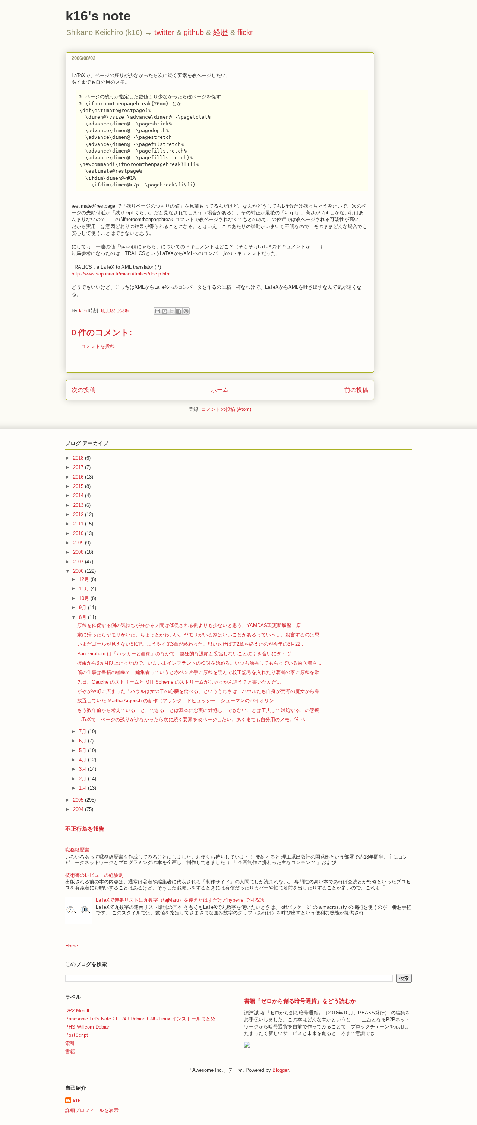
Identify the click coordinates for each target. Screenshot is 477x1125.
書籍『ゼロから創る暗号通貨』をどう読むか (300, 1001)
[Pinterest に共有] (186, 311)
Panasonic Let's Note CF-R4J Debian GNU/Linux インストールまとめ (140, 1019)
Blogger (280, 1070)
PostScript (76, 1035)
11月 (85, 588)
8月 (83, 617)
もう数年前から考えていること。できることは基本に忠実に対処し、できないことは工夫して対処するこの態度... (200, 710)
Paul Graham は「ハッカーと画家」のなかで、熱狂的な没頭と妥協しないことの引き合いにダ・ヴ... (186, 653)
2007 (79, 562)
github (194, 32)
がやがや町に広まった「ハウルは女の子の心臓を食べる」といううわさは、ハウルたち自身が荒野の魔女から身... (200, 691)
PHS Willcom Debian (87, 1027)
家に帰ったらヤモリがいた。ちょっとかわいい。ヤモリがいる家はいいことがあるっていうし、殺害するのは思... (200, 634)
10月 (85, 598)
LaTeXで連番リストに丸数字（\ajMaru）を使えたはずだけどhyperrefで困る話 (180, 900)
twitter (164, 32)
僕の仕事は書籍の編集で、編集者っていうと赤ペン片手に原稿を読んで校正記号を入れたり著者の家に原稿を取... (200, 672)
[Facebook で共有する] (179, 311)
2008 (79, 552)
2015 (79, 486)
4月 (83, 760)
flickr (245, 32)
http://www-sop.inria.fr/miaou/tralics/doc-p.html (122, 274)
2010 (79, 533)
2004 (79, 809)
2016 (79, 477)
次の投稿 (83, 390)
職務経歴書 (77, 850)
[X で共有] (172, 311)
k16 (76, 1100)
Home (71, 946)
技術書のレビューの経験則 (94, 875)
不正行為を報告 (84, 828)
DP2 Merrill (77, 1010)
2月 (83, 779)
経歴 (220, 32)
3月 (83, 769)
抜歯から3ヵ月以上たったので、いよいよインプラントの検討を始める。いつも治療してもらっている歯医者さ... (199, 663)
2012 (79, 514)
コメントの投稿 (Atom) (226, 409)
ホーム (220, 390)
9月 (83, 607)
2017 (79, 467)
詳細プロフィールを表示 (92, 1110)
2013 (79, 505)
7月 (83, 731)
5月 (83, 750)
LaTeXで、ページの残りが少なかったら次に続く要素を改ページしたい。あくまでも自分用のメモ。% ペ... (193, 719)
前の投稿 (356, 390)
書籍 (70, 1051)
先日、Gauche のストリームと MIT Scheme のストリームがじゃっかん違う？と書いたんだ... (179, 682)
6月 (83, 741)
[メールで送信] (157, 311)
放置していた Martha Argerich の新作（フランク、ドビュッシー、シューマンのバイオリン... (177, 700)
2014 (79, 495)
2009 (79, 543)
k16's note (98, 15)
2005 (79, 800)
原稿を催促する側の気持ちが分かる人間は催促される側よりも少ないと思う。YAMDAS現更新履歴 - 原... (191, 625)
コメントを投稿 (98, 346)
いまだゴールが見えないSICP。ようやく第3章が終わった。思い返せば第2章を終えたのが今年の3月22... (191, 644)
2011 (79, 524)
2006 (79, 571)
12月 (85, 579)
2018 (79, 458)
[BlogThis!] (164, 311)
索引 (70, 1043)
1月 (83, 788)
